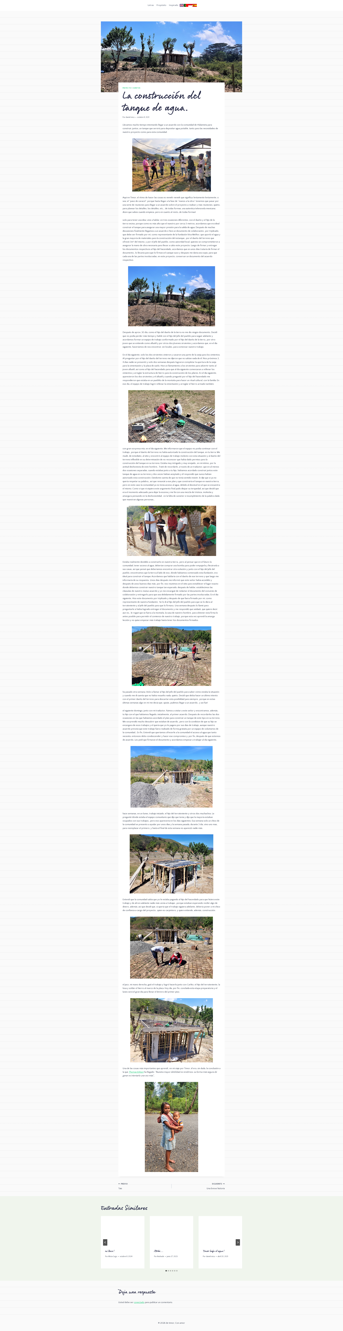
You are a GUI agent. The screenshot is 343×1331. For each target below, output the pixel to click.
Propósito (161, 5)
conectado (139, 1302)
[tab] (166, 1270)
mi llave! (110, 1251)
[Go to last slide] (105, 1242)
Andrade (160, 1256)
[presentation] (122, 1230)
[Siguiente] (238, 1242)
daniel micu (130, 117)
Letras (151, 5)
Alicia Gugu (112, 1256)
